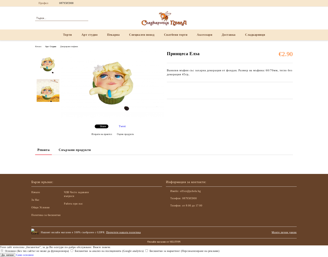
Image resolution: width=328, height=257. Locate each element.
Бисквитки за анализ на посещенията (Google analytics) (109, 251)
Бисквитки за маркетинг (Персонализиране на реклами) (184, 251)
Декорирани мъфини (69, 46)
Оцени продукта (125, 134)
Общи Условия (40, 207)
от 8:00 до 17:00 (192, 205)
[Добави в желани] (174, 88)
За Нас (35, 199)
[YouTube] (285, 3)
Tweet (122, 126)
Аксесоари (204, 34)
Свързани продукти (75, 150)
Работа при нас (73, 203)
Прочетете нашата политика (123, 232)
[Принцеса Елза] (112, 118)
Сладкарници (255, 34)
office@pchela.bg (190, 191)
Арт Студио (50, 46)
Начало (38, 46)
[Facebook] (274, 3)
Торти (67, 34)
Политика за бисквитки (46, 215)
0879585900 (66, 3)
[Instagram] (279, 3)
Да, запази (8, 255)
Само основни (25, 255)
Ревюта (43, 150)
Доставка (228, 34)
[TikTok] (291, 3)
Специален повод (141, 34)
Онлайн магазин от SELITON (164, 241)
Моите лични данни (284, 232)
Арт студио (89, 34)
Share (103, 126)
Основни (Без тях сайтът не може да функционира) (36, 251)
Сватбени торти (176, 34)
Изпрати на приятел (101, 134)
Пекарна (113, 34)
